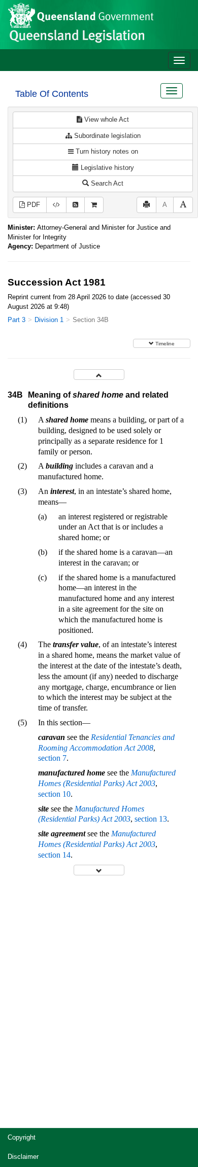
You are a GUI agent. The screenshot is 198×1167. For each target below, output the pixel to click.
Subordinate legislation (106, 135)
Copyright (22, 1137)
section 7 (52, 758)
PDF (32, 204)
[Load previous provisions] (99, 374)
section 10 (54, 794)
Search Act (106, 183)
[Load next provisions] (99, 870)
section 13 (151, 819)
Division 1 (49, 320)
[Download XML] (56, 205)
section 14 (54, 855)
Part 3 (16, 320)
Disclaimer (23, 1156)
